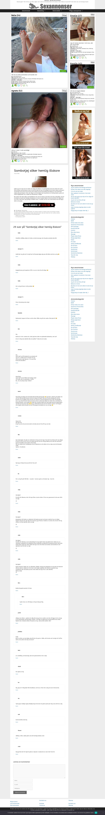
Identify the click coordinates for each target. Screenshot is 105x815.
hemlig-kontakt (21, 211)
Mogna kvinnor (14, 801)
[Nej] (103, 812)
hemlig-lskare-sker (48, 211)
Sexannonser (26, 11)
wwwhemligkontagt (35, 214)
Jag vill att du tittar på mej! (78, 200)
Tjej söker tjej (74, 255)
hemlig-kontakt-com (30, 211)
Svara (17, 240)
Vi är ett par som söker (77, 191)
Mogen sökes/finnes (76, 236)
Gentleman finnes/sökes (77, 224)
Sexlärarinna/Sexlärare (76, 253)
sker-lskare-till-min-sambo (50, 212)
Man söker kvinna (75, 232)
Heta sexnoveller (14, 805)
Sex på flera (74, 245)
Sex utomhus (74, 247)
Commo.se (42, 805)
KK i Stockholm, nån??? (20, 216)
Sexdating (40, 11)
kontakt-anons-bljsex (25, 212)
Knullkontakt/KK (75, 228)
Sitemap (71, 800)
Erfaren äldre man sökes (77, 222)
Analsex (73, 219)
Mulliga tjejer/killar (76, 238)
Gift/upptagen (18, 210)
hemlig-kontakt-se (39, 211)
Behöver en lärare (75, 202)
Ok (96, 812)
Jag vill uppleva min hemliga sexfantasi (81, 187)
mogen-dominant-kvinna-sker (36, 212)
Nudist (72, 239)
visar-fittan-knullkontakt (25, 214)
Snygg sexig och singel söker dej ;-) (80, 210)
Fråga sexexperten (75, 11)
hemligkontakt (17, 212)
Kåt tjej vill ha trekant (20, 215)
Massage (73, 234)
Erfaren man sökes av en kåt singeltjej (80, 189)
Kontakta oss (42, 800)
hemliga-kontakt (55, 211)
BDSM (72, 221)
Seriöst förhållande (76, 243)
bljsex (17, 211)
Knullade (41, 803)
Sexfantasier (74, 251)
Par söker (73, 241)
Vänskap (73, 257)
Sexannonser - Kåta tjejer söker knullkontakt (52, 0)
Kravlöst (73, 230)
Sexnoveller (56, 11)
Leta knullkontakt (14, 803)
